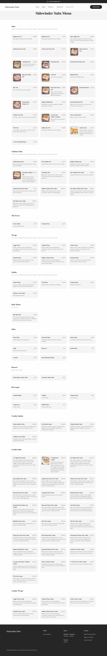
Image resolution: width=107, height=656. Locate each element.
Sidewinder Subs (12, 6)
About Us (50, 7)
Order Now (96, 7)
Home (37, 7)
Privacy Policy (33, 650)
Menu (43, 7)
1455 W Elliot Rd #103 (89, 634)
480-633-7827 (88, 640)
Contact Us (60, 7)
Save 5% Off (69, 7)
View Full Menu (47, 634)
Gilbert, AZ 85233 (88, 637)
